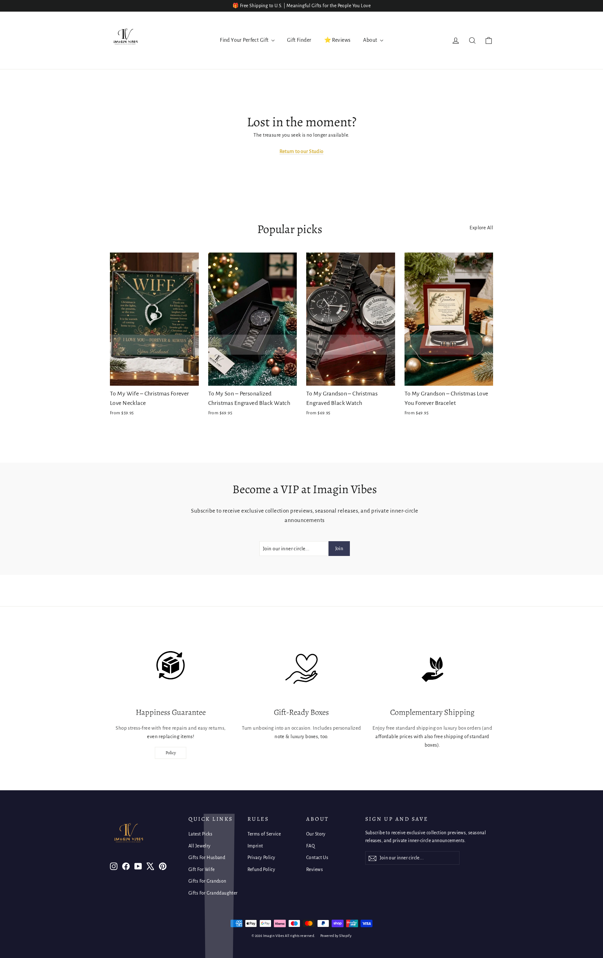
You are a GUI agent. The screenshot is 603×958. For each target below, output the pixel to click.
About (370, 40)
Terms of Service (264, 833)
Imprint (255, 845)
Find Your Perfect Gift (245, 40)
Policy (171, 753)
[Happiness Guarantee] (170, 669)
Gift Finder (299, 40)
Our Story (316, 833)
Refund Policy (261, 869)
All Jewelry (199, 845)
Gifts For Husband (206, 857)
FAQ (310, 845)
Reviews (314, 869)
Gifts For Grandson (207, 881)
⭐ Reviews (337, 40)
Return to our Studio (301, 151)
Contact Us (317, 857)
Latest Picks (200, 833)
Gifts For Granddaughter (213, 892)
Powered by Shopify (336, 936)
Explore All (481, 227)
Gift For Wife (201, 869)
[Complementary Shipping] (432, 669)
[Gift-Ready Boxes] (301, 669)
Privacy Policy (261, 857)
